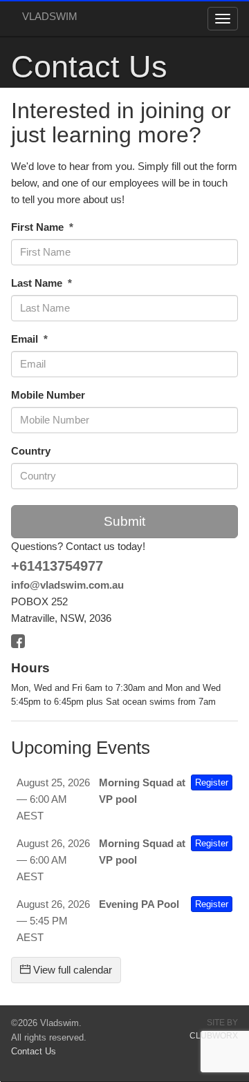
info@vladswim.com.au (67, 585)
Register (211, 782)
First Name (38, 227)
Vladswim (49, 16)
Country (30, 451)
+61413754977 (57, 565)
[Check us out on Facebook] (21, 639)
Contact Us (33, 1051)
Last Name (38, 283)
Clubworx (214, 1036)
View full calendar (71, 970)
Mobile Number (48, 395)
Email (26, 339)
